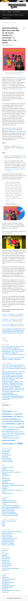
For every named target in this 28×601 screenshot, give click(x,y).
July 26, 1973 (22, 157)
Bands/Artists (9, 329)
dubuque (19, 419)
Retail (6, 330)
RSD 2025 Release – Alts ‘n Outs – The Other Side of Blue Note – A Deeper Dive (14, 368)
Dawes (22, 416)
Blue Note (4, 555)
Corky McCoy (9, 226)
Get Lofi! (4, 477)
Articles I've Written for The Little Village (12, 531)
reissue (4, 434)
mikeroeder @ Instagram (8, 541)
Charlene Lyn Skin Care (7, 533)
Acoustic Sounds (6, 450)
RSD (8, 333)
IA (3, 424)
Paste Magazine (6, 584)
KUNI (3, 524)
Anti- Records (5, 553)
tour (9, 438)
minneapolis (17, 427)
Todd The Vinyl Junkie (7, 461)
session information (17, 131)
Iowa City (10, 423)
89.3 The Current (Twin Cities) (9, 521)
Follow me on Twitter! (7, 536)
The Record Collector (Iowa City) (10, 515)
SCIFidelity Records (7, 565)
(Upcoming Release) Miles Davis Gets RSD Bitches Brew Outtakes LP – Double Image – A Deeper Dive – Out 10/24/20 (13, 378)
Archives (9, 11)
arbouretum (15, 411)
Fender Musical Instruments (9, 579)
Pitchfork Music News (7, 587)
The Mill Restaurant (7, 436)
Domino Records (6, 558)
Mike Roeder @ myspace (8, 483)
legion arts (20, 424)
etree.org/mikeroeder (7, 535)
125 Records (5, 550)
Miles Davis (10, 331)
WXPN (3, 526)
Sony (10, 333)
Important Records (6, 455)
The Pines (14, 435)
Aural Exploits (5, 453)
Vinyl (9, 330)
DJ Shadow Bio (16, 11)
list (13, 77)
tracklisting (10, 128)
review (7, 434)
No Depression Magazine (8, 582)
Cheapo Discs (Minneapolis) (9, 500)
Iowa (5, 424)
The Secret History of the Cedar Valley (11, 590)
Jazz (22, 330)
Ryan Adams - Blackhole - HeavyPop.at (11, 388)
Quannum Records (6, 563)
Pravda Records (6, 562)
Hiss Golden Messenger (17, 421)
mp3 (22, 427)
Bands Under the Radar (7, 470)
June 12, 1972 (18, 146)
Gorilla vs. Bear (6, 478)
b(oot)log (4, 468)
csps (18, 416)
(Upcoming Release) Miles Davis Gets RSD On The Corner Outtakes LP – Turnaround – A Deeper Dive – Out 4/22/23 (10, 35)
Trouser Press (5, 592)
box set (12, 414)
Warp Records (5, 570)
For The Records (6, 475)
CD (21, 414)
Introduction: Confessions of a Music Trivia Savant (12, 14)
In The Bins (15, 329)
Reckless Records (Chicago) (9, 512)
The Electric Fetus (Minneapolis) (10, 513)
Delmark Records (6, 557)
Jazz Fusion (4, 331)
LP (7, 427)
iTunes (15, 424)
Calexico (17, 414)
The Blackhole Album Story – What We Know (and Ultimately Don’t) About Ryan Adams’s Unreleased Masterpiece (12, 384)
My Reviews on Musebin (8, 543)
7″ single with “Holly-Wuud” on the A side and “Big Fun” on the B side (15, 169)
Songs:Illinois (5, 487)
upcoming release (8, 440)
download (12, 419)
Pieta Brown (11, 430)
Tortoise (5, 438)
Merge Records (5, 560)
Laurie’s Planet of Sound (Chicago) (10, 505)
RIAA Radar (5, 589)
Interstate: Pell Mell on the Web (9, 538)
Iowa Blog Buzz (6, 580)
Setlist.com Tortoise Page (8, 544)
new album (4, 429)
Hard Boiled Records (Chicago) (9, 502)
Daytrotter (5, 419)
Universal (14, 333)
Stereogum (4, 488)
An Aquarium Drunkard (7, 467)
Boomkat (4, 499)
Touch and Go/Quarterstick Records (10, 568)
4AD (3, 552)
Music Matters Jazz (6, 458)
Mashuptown (5, 482)
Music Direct (5, 456)
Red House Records (18, 432)
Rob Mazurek (12, 433)
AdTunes (4, 575)
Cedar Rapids (7, 416)
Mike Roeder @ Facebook (8, 540)
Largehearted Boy (6, 480)
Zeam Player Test (6, 18)
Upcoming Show (8, 443)
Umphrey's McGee (15, 438)
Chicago (14, 416)
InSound (4, 504)
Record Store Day (7, 432)
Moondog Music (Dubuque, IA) (9, 509)
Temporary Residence (7, 460)
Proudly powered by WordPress (14, 598)
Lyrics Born (11, 427)
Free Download (6, 421)
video (15, 443)
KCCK (3, 522)
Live (4, 426)
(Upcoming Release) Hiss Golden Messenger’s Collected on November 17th (13, 397)
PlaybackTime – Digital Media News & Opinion (13, 485)
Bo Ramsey (6, 414)
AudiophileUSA (5, 451)
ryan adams (21, 434)
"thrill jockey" (7, 411)
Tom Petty (18, 435)
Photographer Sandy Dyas (8, 585)
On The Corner (18, 89)
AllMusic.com (5, 577)
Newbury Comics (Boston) (8, 510)
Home (3, 11)
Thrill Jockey (5, 566)
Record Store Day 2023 (20, 77)
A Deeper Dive (18, 330)
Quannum (18, 429)
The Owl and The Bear (7, 493)
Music (19, 329)
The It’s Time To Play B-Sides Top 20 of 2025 (13, 349)
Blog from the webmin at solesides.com (11, 472)
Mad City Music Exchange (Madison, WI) (11, 507)
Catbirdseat (5, 473)
